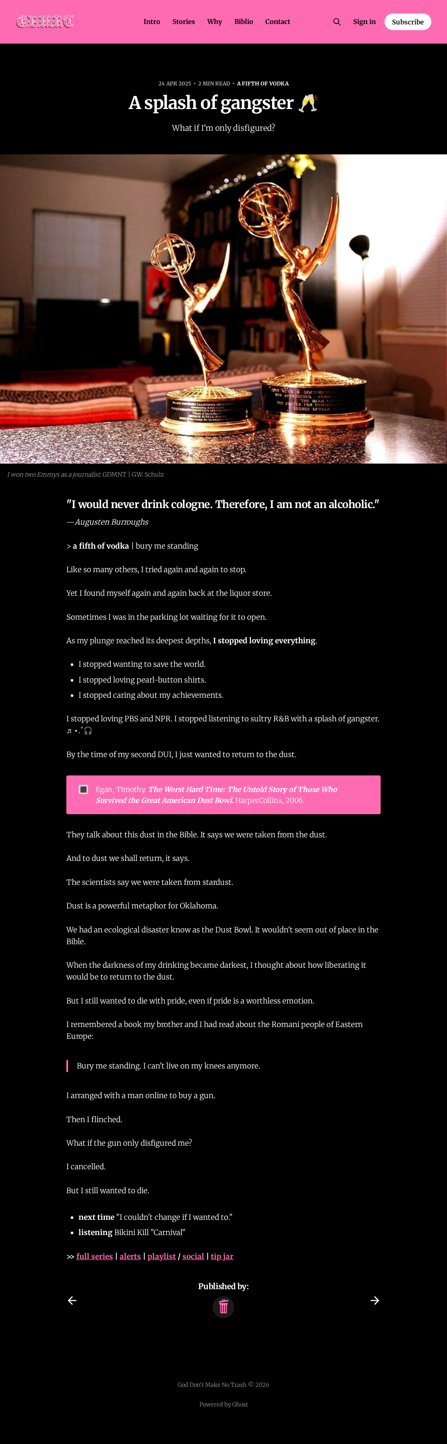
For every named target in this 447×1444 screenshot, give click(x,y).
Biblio (243, 21)
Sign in (364, 21)
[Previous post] (72, 1300)
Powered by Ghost (223, 1404)
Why (214, 21)
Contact (277, 21)
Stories (183, 21)
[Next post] (375, 1300)
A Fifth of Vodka (263, 83)
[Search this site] (337, 21)
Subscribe (408, 22)
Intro (152, 21)
